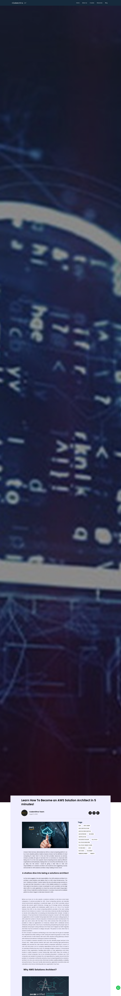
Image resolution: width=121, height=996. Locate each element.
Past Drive (81, 850)
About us (84, 3)
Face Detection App (84, 839)
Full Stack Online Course (85, 845)
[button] (90, 813)
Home (77, 3)
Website (92, 853)
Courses (92, 3)
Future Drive (82, 848)
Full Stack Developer (84, 842)
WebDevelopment (83, 853)
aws (80, 825)
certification (82, 837)
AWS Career (87, 825)
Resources (99, 3)
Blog (106, 3)
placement (90, 850)
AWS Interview (82, 834)
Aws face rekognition (85, 831)
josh (89, 848)
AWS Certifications (84, 828)
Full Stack (94, 839)
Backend (91, 834)
